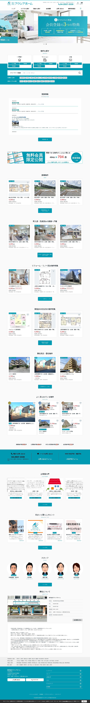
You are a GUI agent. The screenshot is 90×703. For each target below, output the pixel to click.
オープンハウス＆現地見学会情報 (19, 117)
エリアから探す (25, 8)
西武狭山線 (34, 662)
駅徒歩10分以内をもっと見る (45, 343)
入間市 (25, 81)
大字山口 (19, 660)
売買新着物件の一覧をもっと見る (45, 211)
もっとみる (45, 504)
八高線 (39, 662)
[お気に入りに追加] (27, 182)
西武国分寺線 (44, 662)
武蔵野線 (30, 662)
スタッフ (48, 673)
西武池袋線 (19, 662)
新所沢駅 (50, 77)
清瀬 (47, 664)
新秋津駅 (60, 77)
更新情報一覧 (45, 139)
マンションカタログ (34, 694)
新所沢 (44, 664)
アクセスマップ (49, 683)
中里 (42, 660)
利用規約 (41, 694)
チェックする (41, 104)
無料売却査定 (71, 8)
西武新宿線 (24, 662)
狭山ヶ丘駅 (40, 77)
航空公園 (36, 664)
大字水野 (57, 660)
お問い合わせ (60, 8)
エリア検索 (14, 63)
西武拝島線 (67, 662)
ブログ (47, 680)
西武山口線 (61, 662)
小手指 (40, 664)
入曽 (28, 664)
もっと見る (45, 547)
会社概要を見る (77, 620)
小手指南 (29, 660)
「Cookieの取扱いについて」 (67, 701)
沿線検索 (25, 63)
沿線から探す (36, 8)
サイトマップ (58, 694)
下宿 (26, 660)
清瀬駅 (35, 77)
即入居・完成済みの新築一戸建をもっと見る (45, 255)
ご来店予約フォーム (72, 459)
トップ (13, 8)
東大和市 (52, 81)
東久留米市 (47, 81)
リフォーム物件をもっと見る (45, 298)
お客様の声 (48, 677)
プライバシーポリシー (49, 694)
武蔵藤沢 (21, 664)
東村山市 (30, 81)
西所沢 (25, 664)
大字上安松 (46, 660)
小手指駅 (55, 77)
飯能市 (42, 81)
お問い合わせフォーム (45, 459)
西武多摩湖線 (56, 662)
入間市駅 (45, 77)
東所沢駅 (65, 77)
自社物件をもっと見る (45, 386)
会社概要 (48, 8)
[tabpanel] (45, 26)
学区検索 (13, 66)
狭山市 (38, 81)
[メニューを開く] (80, 8)
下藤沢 (39, 660)
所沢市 (21, 81)
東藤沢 (22, 660)
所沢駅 (27, 77)
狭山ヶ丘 (32, 664)
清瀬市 (34, 81)
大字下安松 (51, 660)
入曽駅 (31, 77)
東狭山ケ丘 (34, 660)
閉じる (84, 701)
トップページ (49, 670)
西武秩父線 (50, 662)
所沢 (18, 664)
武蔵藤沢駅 (22, 77)
